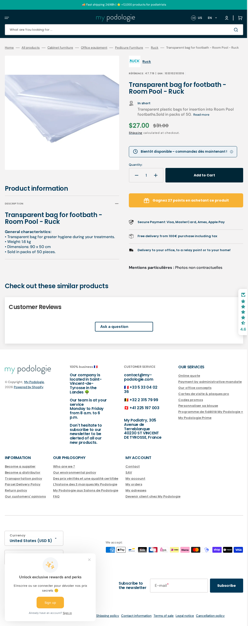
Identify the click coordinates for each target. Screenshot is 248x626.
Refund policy (30, 621)
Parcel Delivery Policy (22, 490)
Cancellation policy (206, 621)
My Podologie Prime (187, 423)
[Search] (229, 29)
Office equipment (94, 48)
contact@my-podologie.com (133, 383)
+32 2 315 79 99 (139, 405)
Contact (132, 472)
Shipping (132, 139)
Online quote (182, 381)
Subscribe (219, 590)
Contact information (132, 621)
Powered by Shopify (28, 393)
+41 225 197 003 (139, 413)
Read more (198, 121)
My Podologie (34, 387)
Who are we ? (64, 472)
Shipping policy (104, 621)
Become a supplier (20, 472)
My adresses (135, 496)
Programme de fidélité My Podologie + (203, 417)
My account (135, 484)
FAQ (56, 502)
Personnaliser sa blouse (191, 411)
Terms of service (78, 621)
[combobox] (120, 29)
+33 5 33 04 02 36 (136, 395)
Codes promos (183, 405)
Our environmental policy (74, 477)
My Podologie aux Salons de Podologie (85, 496)
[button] (6, 18)
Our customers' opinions (25, 502)
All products (31, 48)
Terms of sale (160, 621)
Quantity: (132, 171)
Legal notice (181, 621)
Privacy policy (52, 621)
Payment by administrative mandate (202, 387)
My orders (133, 490)
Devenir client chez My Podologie (152, 502)
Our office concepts (187, 393)
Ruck (154, 48)
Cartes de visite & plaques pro (196, 399)
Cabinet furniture (60, 48)
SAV (128, 477)
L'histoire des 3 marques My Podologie (85, 490)
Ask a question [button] (111, 332)
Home (9, 48)
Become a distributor (22, 477)
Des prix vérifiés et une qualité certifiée (85, 484)
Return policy (16, 496)
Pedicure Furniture (129, 48)
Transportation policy (23, 484)
